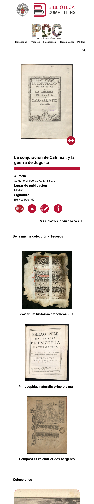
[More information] (58, 208)
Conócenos (21, 42)
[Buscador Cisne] (19, 209)
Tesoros (35, 42)
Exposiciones (67, 42)
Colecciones (49, 42)
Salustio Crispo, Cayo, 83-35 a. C (35, 180)
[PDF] (32, 208)
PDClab (81, 42)
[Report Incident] (44, 208)
